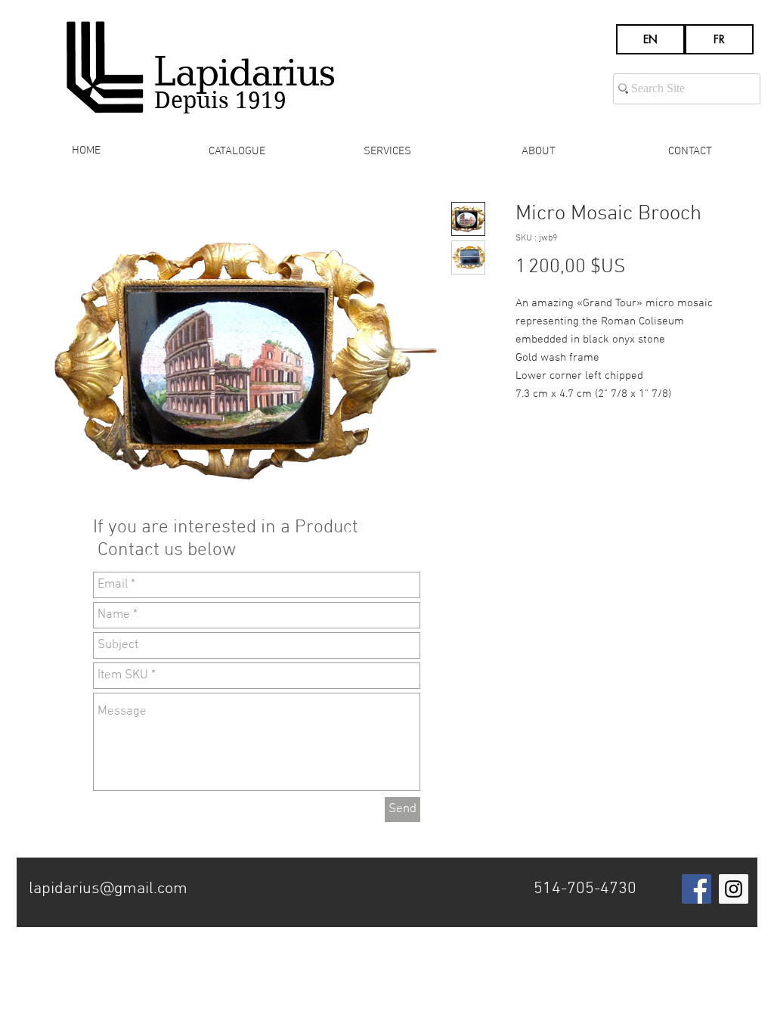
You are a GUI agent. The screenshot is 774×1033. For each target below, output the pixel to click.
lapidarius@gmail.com (108, 889)
